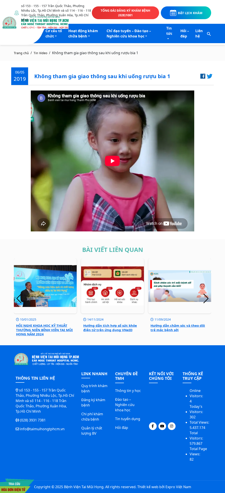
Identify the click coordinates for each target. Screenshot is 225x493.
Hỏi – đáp (184, 33)
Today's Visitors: (197, 409)
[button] (209, 33)
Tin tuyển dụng (127, 418)
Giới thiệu (32, 31)
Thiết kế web (147, 486)
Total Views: (200, 422)
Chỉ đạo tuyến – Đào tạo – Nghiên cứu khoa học (129, 33)
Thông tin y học (128, 390)
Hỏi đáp (121, 427)
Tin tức (169, 31)
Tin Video (40, 53)
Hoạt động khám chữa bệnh (83, 33)
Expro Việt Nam (178, 486)
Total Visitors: (197, 435)
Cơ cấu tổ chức (53, 33)
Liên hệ (199, 33)
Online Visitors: (197, 393)
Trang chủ (21, 53)
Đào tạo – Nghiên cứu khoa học (124, 404)
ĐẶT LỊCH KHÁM (190, 13)
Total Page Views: (198, 451)
